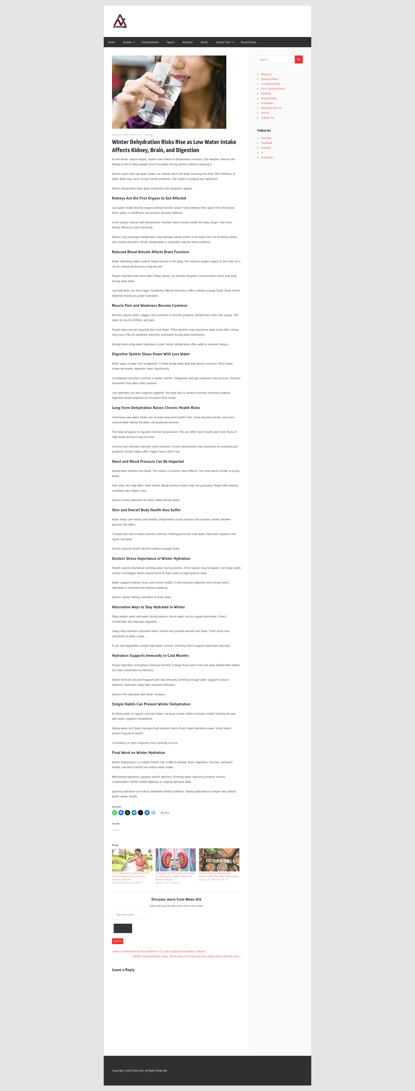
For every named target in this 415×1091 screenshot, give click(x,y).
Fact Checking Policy (273, 88)
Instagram (267, 157)
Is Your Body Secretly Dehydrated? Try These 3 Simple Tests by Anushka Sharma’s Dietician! (130, 876)
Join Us (265, 112)
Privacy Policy (269, 98)
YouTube (266, 138)
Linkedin (266, 147)
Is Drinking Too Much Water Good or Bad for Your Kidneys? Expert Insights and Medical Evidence (175, 876)
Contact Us (267, 117)
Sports (170, 42)
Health (117, 941)
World (204, 42)
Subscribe (122, 928)
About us (266, 74)
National (188, 42)
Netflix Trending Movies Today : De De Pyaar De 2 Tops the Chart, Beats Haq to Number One (186, 956)
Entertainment (150, 42)
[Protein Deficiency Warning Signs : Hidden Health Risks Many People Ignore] (219, 859)
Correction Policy (270, 83)
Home (111, 42)
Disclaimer (267, 103)
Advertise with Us (271, 108)
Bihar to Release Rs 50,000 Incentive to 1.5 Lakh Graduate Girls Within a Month (159, 951)
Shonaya (149, 134)
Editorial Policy (269, 79)
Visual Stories (248, 42)
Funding (266, 93)
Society (127, 42)
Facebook (266, 142)
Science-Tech (223, 42)
